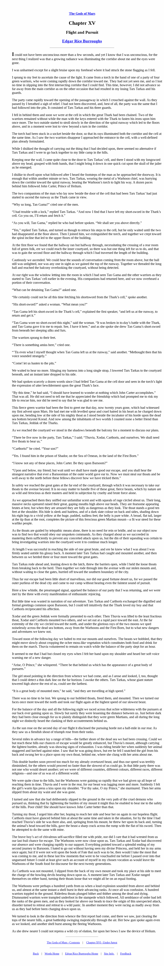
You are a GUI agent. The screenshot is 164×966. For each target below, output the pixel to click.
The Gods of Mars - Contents (63, 942)
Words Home (52, 953)
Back (36, 953)
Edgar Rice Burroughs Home (81, 953)
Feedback (125, 953)
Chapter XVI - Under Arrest (101, 942)
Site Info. (109, 953)
